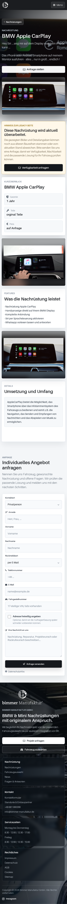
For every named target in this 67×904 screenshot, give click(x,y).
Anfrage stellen (35, 69)
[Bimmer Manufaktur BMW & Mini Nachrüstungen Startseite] (5, 5)
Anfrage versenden (35, 664)
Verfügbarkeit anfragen (35, 167)
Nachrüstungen (14, 22)
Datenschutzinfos (16, 671)
